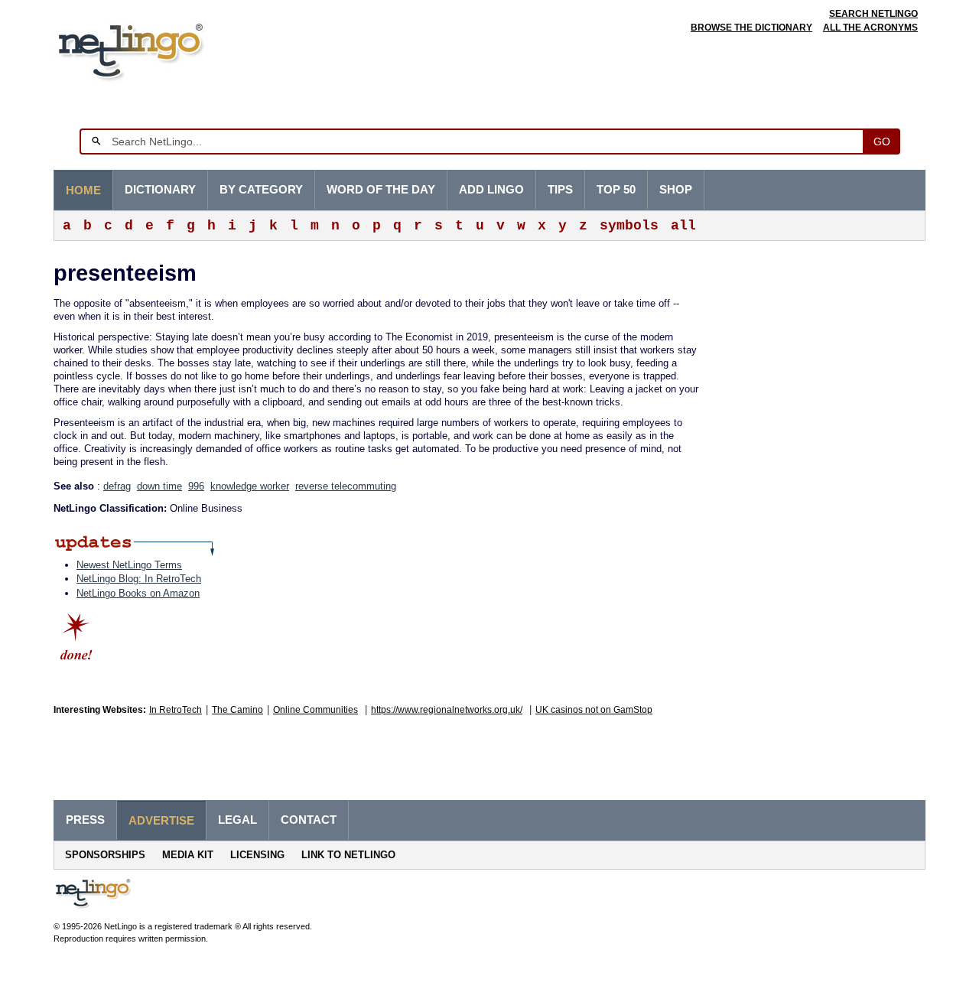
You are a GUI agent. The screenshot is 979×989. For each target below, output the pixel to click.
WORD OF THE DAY (381, 190)
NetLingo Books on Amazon (138, 593)
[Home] (154, 49)
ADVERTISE (161, 821)
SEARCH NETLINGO (873, 13)
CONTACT (309, 820)
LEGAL (237, 820)
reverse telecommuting (345, 486)
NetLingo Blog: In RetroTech (138, 578)
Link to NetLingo (348, 854)
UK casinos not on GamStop (593, 709)
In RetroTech (175, 709)
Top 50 (616, 190)
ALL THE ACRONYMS (870, 27)
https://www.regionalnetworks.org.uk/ (446, 709)
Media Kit (187, 854)
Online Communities (315, 709)
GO (881, 141)
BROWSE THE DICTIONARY (751, 27)
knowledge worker (249, 486)
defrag (117, 486)
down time (159, 486)
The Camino (237, 709)
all (683, 225)
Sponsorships (105, 854)
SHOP (675, 190)
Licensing (257, 854)
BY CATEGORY (261, 190)
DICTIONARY (160, 190)
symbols (629, 225)
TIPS (560, 190)
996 (196, 486)
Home (83, 190)
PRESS (85, 820)
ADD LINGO (491, 190)
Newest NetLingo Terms (129, 565)
